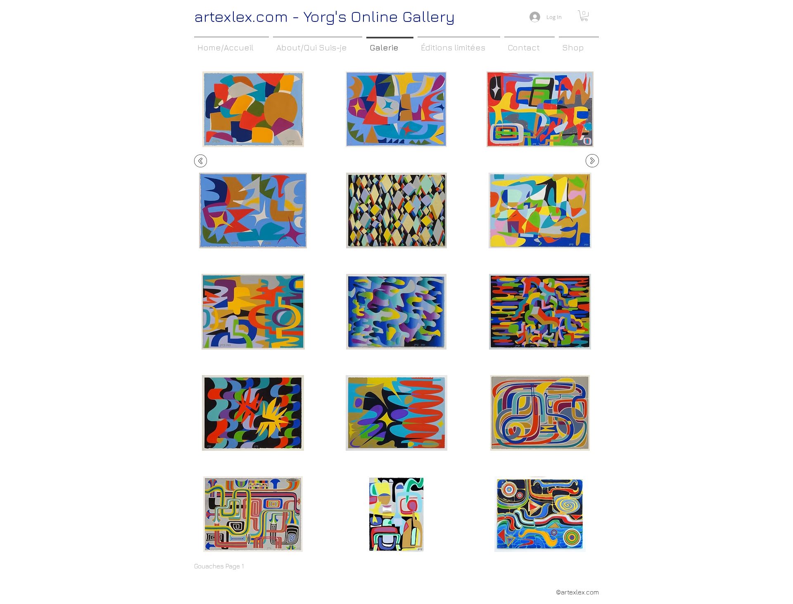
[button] (584, 15)
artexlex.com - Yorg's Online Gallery (324, 16)
